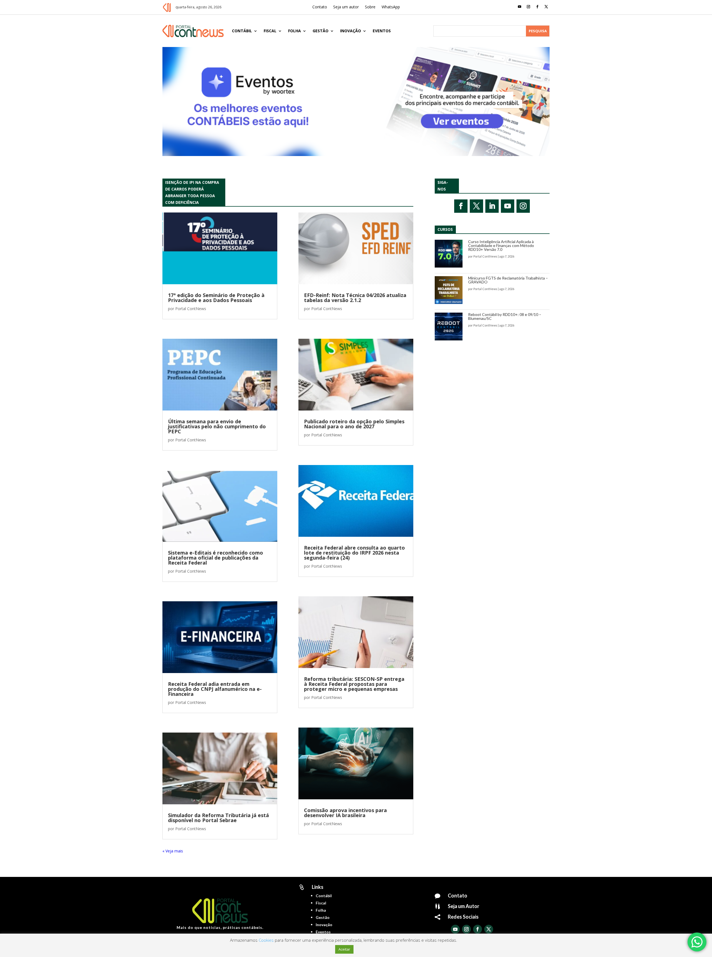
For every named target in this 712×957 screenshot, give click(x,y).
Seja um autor (346, 7)
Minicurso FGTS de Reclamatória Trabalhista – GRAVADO (508, 280)
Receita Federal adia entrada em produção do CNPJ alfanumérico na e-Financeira (215, 689)
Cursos (445, 229)
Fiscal (270, 30)
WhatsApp (391, 7)
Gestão (320, 30)
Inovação (350, 30)
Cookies (266, 940)
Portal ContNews (190, 308)
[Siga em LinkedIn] (492, 206)
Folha (294, 30)
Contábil (242, 30)
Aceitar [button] (344, 949)
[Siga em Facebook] (537, 6)
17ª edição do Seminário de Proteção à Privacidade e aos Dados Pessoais (216, 297)
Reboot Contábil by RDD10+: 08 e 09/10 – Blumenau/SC (504, 316)
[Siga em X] (546, 6)
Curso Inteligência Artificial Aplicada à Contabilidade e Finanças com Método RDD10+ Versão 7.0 (501, 245)
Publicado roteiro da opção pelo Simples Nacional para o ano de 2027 (354, 424)
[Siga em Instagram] (528, 6)
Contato (319, 7)
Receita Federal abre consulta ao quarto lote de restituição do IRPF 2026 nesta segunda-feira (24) (354, 552)
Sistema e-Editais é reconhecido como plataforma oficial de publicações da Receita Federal (215, 557)
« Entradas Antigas (179, 851)
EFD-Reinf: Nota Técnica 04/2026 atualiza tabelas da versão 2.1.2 (355, 297)
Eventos (382, 30)
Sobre (370, 7)
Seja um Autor (463, 906)
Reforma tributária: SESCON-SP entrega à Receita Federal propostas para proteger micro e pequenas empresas (354, 684)
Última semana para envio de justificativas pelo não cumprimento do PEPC (217, 426)
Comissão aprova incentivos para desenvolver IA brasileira (345, 812)
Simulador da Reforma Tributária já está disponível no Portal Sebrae (218, 818)
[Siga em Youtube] (519, 6)
